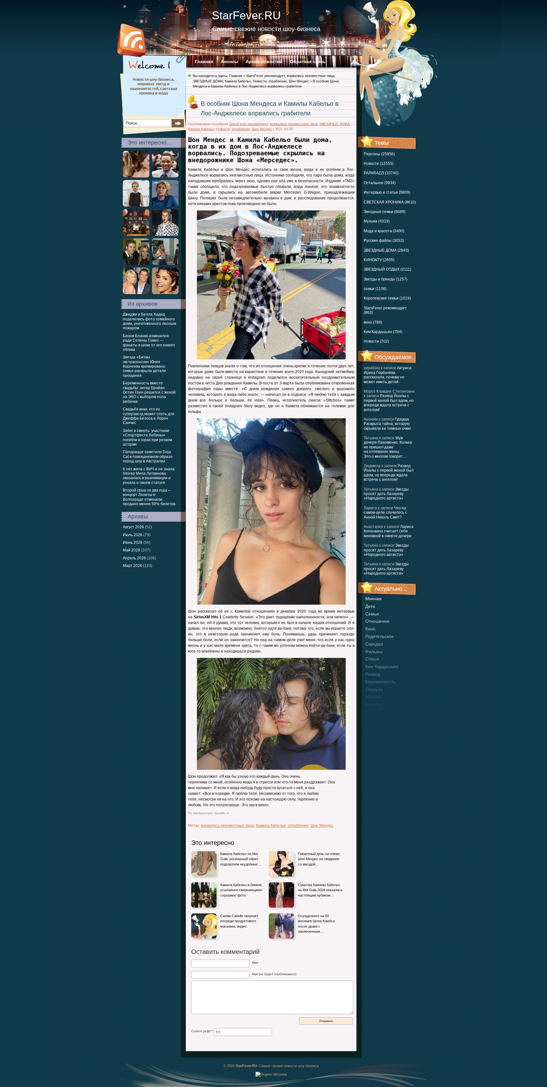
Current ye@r (202, 1031)
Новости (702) (376, 341)
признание (376, 711)
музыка (373, 696)
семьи (372, 613)
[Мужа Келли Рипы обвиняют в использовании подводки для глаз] (136, 293)
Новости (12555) (378, 163)
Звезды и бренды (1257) (385, 279)
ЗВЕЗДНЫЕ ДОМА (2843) (386, 250)
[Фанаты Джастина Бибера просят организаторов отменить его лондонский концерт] (165, 234)
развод (372, 674)
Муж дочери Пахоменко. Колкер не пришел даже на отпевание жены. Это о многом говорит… (388, 447)
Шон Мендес (299, 81)
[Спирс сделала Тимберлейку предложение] (136, 263)
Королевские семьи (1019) (387, 298)
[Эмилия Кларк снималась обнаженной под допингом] (136, 176)
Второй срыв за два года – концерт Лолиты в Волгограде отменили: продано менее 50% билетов (149, 497)
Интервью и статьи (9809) (387, 192)
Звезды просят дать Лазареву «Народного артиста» (386, 494)
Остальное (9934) (380, 183)
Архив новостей (264, 61)
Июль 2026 (132, 535)
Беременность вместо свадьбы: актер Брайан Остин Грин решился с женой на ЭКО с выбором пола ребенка (149, 392)
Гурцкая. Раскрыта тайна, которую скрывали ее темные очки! (387, 424)
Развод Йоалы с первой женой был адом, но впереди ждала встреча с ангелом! (389, 403)
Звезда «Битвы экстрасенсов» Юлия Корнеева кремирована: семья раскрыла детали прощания (144, 366)
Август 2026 (133, 527)
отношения (377, 621)
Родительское (379, 636)
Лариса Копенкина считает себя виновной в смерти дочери (388, 531)
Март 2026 (132, 565)
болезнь (373, 704)
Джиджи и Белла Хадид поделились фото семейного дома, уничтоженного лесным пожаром (149, 321)
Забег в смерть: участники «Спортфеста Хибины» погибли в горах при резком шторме (147, 437)
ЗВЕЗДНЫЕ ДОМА (208, 81)
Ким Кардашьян (381, 666)
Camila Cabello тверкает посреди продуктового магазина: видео (239, 921)
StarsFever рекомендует (265, 76)
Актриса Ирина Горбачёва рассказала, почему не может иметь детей (388, 375)
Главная (204, 61)
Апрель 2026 (134, 558)
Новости (260, 81)
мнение (373, 598)
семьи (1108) (375, 288)
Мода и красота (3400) (384, 231)
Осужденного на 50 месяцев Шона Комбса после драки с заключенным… (316, 924)
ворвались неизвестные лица (310, 76)
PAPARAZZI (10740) (381, 173)
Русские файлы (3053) (384, 240)
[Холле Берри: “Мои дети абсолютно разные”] (165, 293)
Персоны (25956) (379, 154)
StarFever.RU (246, 15)
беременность (380, 681)
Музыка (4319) (377, 221)
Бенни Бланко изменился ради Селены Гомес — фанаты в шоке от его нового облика (149, 343)
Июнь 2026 (132, 542)
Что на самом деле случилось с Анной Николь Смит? (385, 512)
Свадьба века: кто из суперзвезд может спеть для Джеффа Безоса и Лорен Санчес (148, 416)
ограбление (277, 81)
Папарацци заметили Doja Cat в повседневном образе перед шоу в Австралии (148, 456)
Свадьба (374, 689)
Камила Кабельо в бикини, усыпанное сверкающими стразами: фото (241, 890)
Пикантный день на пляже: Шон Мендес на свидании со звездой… (319, 859)
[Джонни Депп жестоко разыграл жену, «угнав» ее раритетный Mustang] (165, 263)
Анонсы (229, 61)
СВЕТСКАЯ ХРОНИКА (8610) (390, 202)
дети (370, 606)
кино (370, 628)
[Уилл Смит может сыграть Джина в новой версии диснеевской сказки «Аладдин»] (165, 176)
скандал (374, 643)
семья (372, 658)
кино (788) (373, 322)
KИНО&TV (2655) (379, 260)
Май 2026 (131, 550)
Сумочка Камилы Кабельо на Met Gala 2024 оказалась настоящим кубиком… (320, 890)
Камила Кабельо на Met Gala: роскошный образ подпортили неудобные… (240, 859)
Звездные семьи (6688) (385, 211)
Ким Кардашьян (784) (383, 332)
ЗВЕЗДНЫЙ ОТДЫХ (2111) (387, 269)
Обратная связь (308, 61)
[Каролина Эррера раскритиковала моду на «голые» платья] (136, 205)
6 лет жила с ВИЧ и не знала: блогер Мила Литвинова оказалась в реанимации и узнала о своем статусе (149, 476)
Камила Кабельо (238, 81)
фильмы (373, 651)
